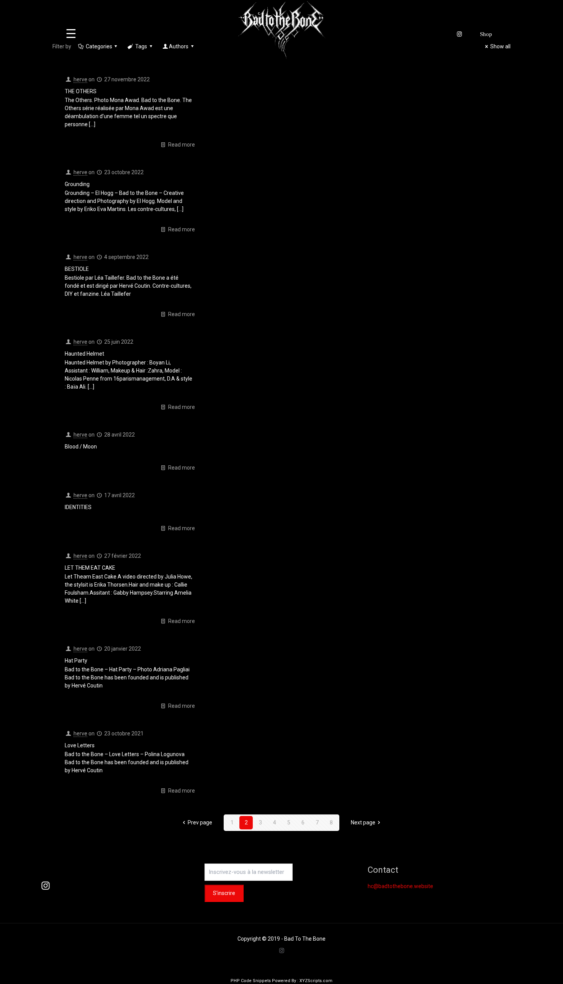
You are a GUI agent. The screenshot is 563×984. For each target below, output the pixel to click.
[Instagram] (282, 950)
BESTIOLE (77, 269)
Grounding (77, 184)
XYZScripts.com (316, 980)
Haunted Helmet (84, 354)
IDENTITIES (78, 507)
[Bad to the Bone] (282, 30)
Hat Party (76, 661)
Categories (99, 46)
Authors (178, 46)
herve (80, 79)
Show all (500, 46)
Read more (181, 145)
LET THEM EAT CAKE (90, 568)
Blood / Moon (81, 446)
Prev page (200, 822)
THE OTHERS (81, 91)
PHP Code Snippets (251, 980)
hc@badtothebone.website (400, 886)
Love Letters (80, 745)
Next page (363, 822)
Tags (141, 46)
